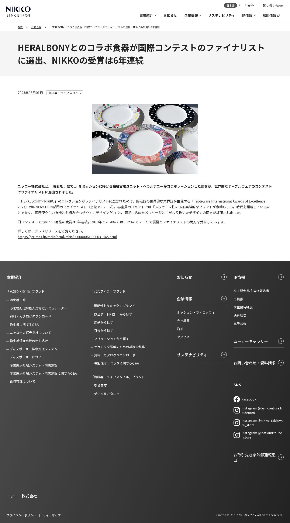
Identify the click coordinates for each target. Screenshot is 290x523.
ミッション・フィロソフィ (196, 312)
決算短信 (240, 315)
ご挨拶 (238, 299)
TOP (20, 27)
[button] (148, 15)
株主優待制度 (243, 307)
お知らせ (36, 27)
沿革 (180, 328)
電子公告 (240, 323)
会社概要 (183, 320)
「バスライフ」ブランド (108, 291)
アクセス (183, 337)
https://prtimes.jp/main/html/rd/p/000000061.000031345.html (67, 236)
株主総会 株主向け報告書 (251, 290)
